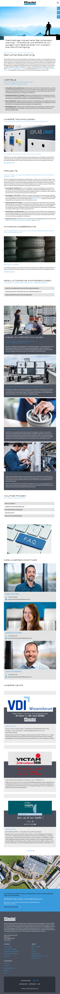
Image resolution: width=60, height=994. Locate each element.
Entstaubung (8, 946)
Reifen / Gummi (36, 946)
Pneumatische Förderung (11, 951)
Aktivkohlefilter (42, 68)
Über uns (6, 963)
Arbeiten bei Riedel (9, 968)
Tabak (33, 949)
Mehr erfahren (8, 163)
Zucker (34, 951)
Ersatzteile (37, 220)
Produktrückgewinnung (11, 953)
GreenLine (7, 956)
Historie (6, 966)
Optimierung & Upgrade (26, 220)
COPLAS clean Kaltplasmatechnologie (16, 68)
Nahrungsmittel (36, 953)
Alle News (29, 851)
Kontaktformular (35, 902)
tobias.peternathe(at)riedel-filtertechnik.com (19, 677)
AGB (39, 984)
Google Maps (7, 941)
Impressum (32, 984)
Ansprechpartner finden (11, 907)
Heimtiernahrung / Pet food (40, 956)
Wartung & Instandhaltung (12, 220)
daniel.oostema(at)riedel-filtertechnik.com (19, 599)
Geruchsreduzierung (10, 949)
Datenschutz (23, 984)
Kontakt (6, 970)
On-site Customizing (36, 198)
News (5, 973)
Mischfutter (35, 958)
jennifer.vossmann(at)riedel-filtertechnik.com (20, 638)
